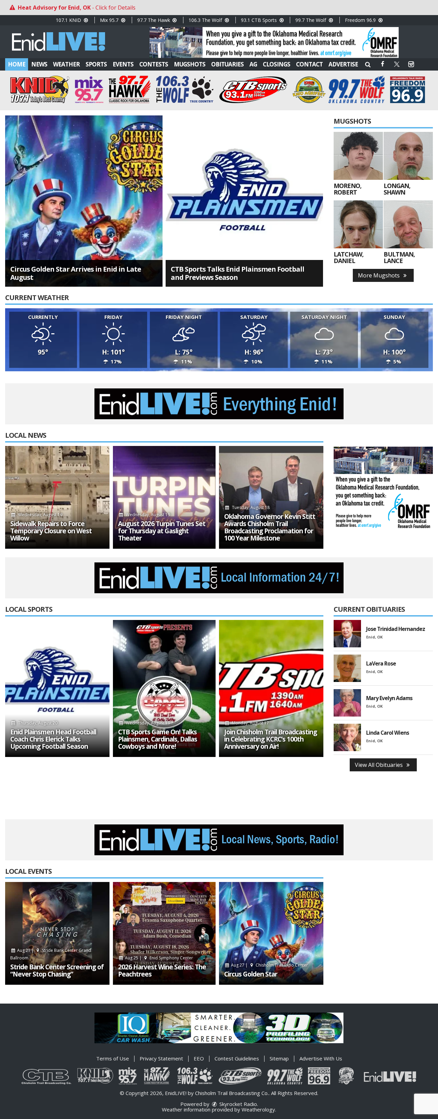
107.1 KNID (69, 20)
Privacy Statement (161, 1058)
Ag (253, 64)
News (39, 64)
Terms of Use (112, 1058)
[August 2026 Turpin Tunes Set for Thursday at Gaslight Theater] (164, 497)
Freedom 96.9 (361, 20)
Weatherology (258, 1109)
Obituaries (227, 64)
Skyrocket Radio (237, 1104)
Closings (276, 64)
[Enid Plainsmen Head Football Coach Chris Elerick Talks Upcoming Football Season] (57, 688)
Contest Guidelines (237, 1058)
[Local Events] (57, 933)
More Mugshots (379, 275)
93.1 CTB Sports (259, 20)
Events (123, 64)
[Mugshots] (358, 156)
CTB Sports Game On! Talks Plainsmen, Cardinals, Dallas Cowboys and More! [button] (157, 739)
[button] (368, 64)
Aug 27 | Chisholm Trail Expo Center (269, 965)
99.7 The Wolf (311, 20)
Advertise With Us (320, 1058)
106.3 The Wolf (206, 20)
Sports (96, 64)
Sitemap (279, 1058)
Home (16, 64)
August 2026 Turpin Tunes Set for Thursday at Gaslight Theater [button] (161, 531)
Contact (309, 64)
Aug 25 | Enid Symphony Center (158, 958)
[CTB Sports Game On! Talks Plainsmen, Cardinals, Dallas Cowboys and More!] (164, 688)
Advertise (343, 64)
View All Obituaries (379, 765)
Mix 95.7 (110, 20)
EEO (199, 1058)
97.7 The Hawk (154, 20)
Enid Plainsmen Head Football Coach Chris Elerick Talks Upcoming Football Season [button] (53, 739)
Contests (153, 64)
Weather (66, 64)
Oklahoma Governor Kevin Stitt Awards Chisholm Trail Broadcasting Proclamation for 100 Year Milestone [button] (269, 527)
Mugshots (189, 64)
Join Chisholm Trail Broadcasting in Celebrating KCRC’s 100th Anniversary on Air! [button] (270, 739)
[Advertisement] (274, 42)
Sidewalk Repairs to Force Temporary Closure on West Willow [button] (51, 531)
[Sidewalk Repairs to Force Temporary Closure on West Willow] (57, 497)
